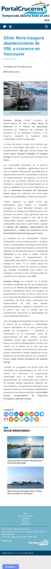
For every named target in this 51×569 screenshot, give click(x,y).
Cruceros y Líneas (25, 516)
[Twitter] (11, 414)
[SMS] (21, 419)
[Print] (11, 419)
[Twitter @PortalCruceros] (5, 541)
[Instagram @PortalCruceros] (7, 541)
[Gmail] (6, 419)
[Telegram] (41, 414)
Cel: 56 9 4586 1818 (28, 537)
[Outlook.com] (26, 419)
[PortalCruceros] (4, 26)
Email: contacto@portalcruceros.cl (16, 529)
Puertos (25, 521)
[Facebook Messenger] (36, 414)
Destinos (25, 518)
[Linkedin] (16, 414)
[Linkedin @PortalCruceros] (10, 541)
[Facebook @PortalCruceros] (3, 541)
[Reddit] (31, 414)
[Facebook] (6, 414)
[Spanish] (48, 20)
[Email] (16, 419)
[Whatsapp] (26, 414)
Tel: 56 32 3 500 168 (10, 537)
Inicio (25, 513)
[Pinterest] (21, 414)
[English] (45, 20)
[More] (36, 419)
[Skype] (31, 419)
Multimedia (25, 524)
